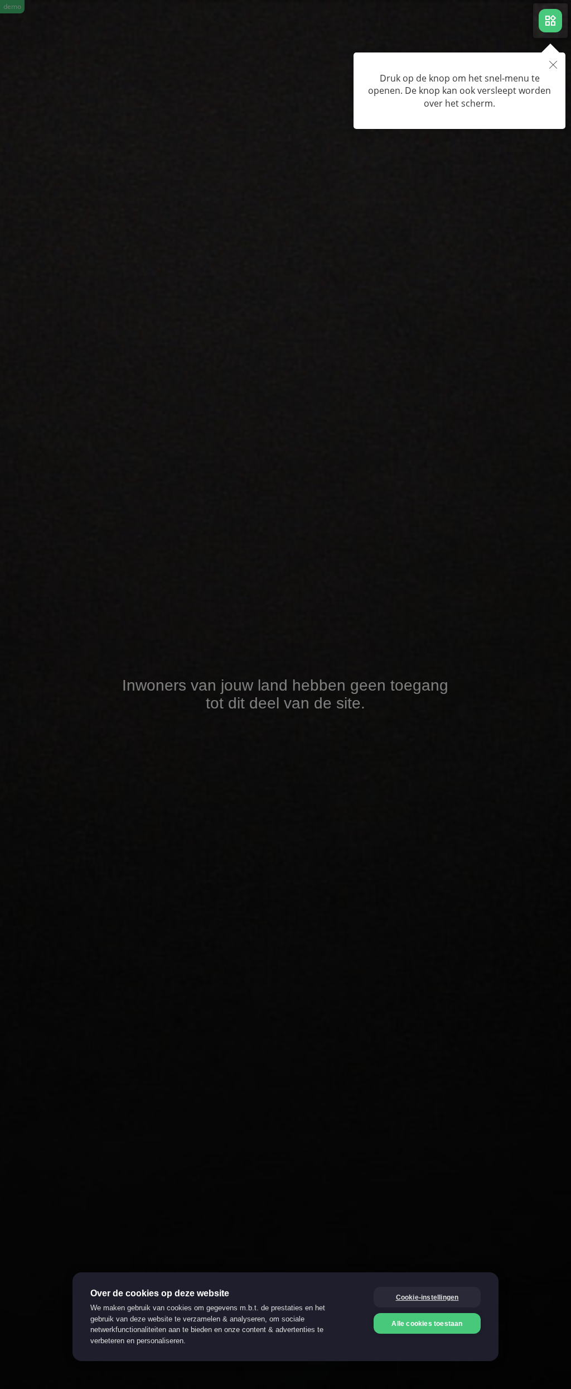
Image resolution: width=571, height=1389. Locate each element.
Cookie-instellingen (427, 1297)
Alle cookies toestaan (426, 1324)
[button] (553, 65)
